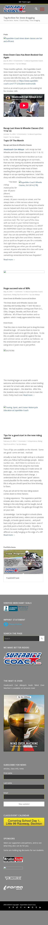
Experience (7, 294)
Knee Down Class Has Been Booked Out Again (23, 56)
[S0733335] (24, 278)
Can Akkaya (22, 64)
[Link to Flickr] (25, 907)
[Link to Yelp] (36, 907)
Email (6, 793)
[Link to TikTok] (17, 907)
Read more (8, 259)
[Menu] (40, 9)
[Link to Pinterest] (13, 907)
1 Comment (18, 292)
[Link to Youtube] (28, 907)
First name (8, 773)
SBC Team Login (24, 2)
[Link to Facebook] (21, 907)
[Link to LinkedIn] (40, 907)
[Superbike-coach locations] (20, 9)
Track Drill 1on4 (12, 578)
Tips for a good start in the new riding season (23, 436)
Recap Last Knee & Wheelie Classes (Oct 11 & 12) (23, 129)
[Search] (34, 9)
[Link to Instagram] (32, 907)
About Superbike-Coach (34, 61)
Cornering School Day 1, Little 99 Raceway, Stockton (24, 821)
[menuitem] (25, 2)
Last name (8, 783)
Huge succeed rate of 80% (17, 288)
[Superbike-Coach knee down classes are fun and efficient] (24, 44)
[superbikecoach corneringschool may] (24, 419)
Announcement (9, 64)
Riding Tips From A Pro (20, 294)
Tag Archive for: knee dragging (19, 17)
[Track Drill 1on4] (23, 562)
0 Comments (18, 61)
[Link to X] (9, 907)
